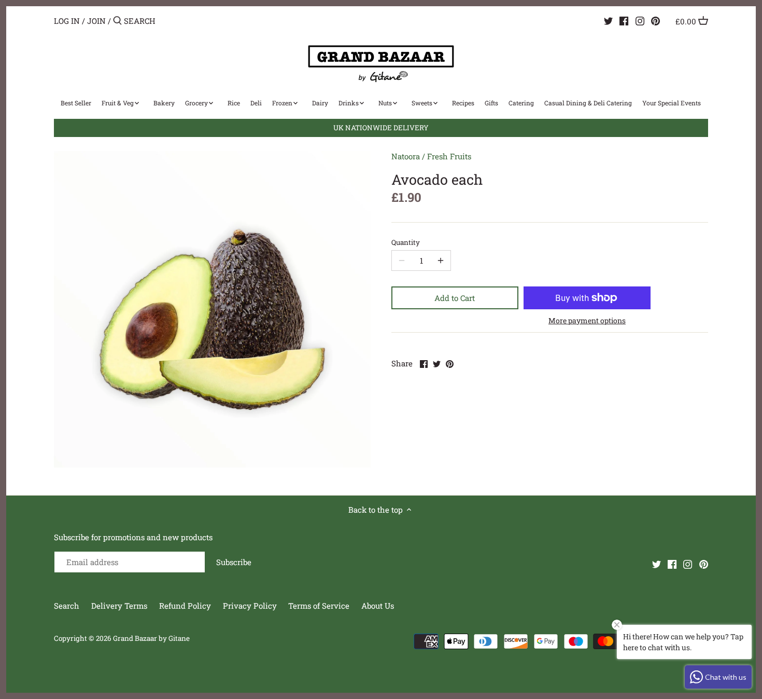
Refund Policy (186, 605)
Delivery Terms (120, 605)
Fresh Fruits (449, 156)
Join (96, 21)
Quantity (405, 242)
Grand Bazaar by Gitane (151, 638)
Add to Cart (454, 298)
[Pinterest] (655, 20)
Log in (67, 21)
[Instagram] (640, 20)
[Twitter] (608, 20)
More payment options (587, 320)
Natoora (405, 156)
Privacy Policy (251, 605)
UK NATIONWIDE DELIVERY (381, 127)
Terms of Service (318, 605)
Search (66, 605)
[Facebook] (623, 20)
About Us (377, 605)
